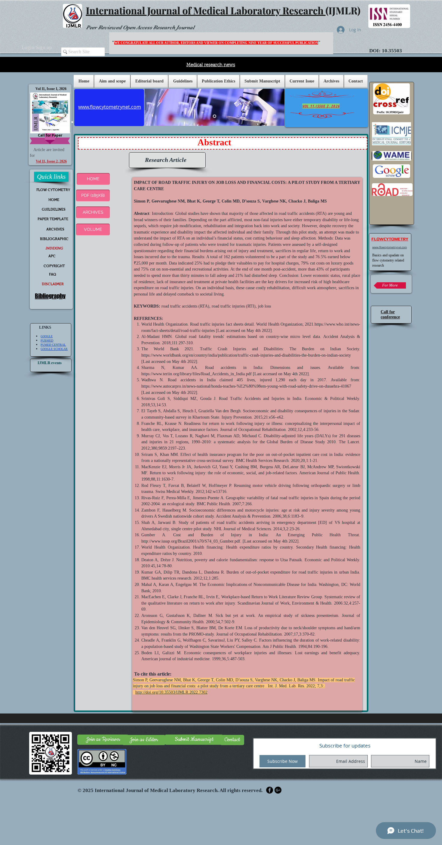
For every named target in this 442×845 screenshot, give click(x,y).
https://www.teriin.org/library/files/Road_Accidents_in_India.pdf (196, 374)
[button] (182, 81)
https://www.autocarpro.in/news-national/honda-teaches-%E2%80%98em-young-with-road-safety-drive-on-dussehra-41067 (246, 386)
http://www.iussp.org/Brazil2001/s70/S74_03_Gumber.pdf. (191, 541)
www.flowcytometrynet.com (389, 247)
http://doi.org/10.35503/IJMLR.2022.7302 (171, 692)
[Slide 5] (214, 116)
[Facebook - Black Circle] (269, 790)
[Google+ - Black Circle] (278, 790)
